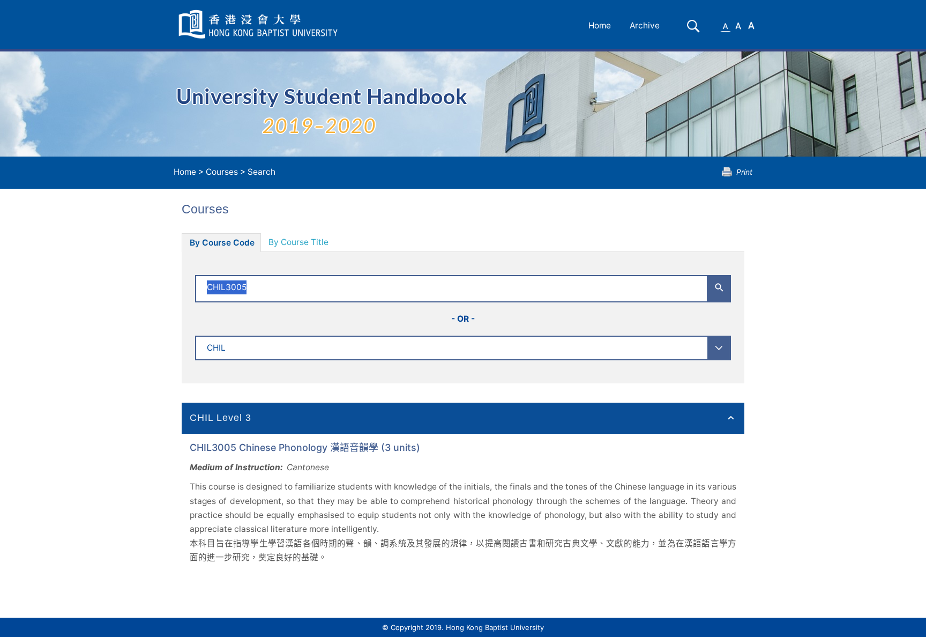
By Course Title (298, 242)
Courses (222, 172)
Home (599, 25)
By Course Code (222, 243)
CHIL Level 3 (220, 417)
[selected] (260, 24)
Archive (645, 25)
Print (744, 171)
